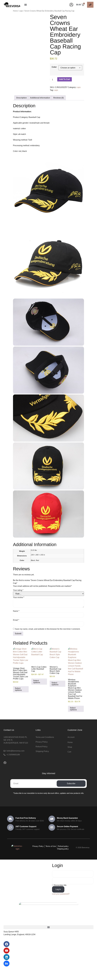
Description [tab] (21, 98)
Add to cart (64, 79)
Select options (18, 689)
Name (16, 611)
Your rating (18, 590)
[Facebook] (5, 762)
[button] (25, 5)
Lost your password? (60, 894)
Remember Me (60, 885)
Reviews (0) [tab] (58, 98)
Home (15, 11)
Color (54, 67)
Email (16, 620)
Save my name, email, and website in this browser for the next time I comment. (47, 629)
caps (21, 11)
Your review (18, 597)
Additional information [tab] (40, 98)
